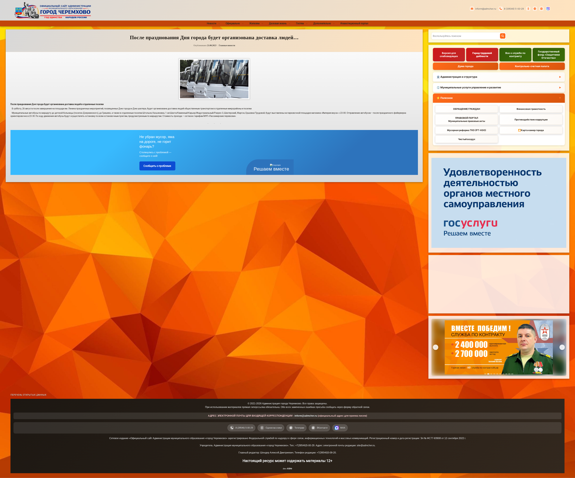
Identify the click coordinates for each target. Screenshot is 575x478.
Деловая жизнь (278, 23)
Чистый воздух (466, 139)
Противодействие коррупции (531, 119)
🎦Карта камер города (531, 130)
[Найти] (502, 36)
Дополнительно (322, 23)
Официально (233, 23)
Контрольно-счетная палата (532, 66)
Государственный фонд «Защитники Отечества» (549, 54)
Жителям (254, 23)
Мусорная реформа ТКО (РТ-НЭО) (466, 130)
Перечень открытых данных (28, 395)
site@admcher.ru (366, 445)
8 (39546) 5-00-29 (514, 8)
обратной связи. (361, 407)
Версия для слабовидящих (449, 55)
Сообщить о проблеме (157, 165)
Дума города (465, 66)
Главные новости (227, 45)
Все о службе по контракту (515, 55)
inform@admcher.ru (485, 8)
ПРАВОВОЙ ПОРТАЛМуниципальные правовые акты (466, 119)
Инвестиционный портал (354, 23)
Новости (211, 23)
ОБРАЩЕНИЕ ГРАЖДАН (466, 109)
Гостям (300, 23)
